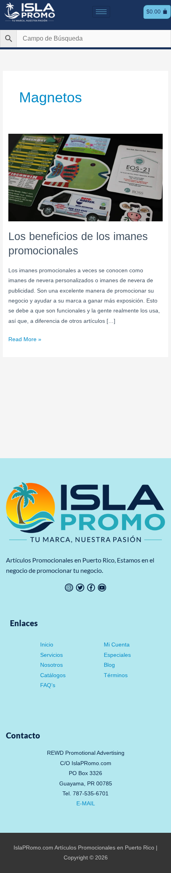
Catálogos (53, 675)
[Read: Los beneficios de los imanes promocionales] (85, 177)
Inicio (46, 645)
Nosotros (51, 665)
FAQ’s (47, 685)
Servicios (51, 655)
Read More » (24, 338)
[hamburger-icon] (101, 12)
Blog (109, 665)
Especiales (117, 655)
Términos (116, 675)
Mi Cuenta (117, 645)
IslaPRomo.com (34, 848)
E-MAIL (85, 804)
